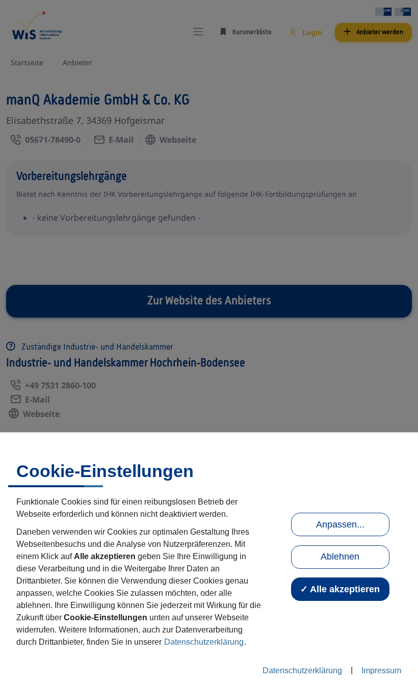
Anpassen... (340, 524)
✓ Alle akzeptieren (340, 589)
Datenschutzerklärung (204, 642)
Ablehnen (340, 556)
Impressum (381, 670)
